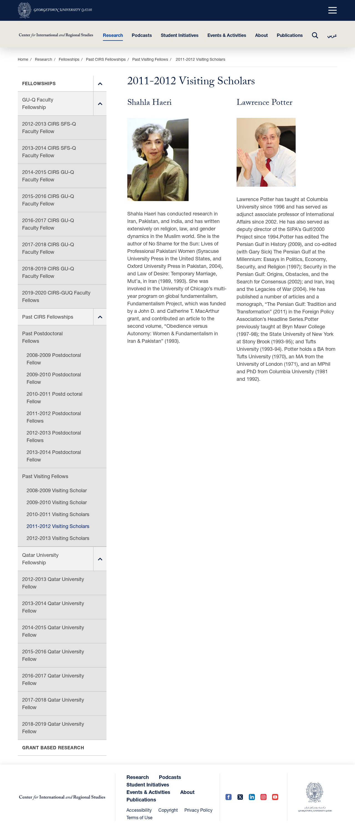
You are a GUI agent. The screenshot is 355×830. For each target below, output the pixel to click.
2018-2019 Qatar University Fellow (53, 727)
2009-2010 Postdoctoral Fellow (54, 378)
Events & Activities (226, 35)
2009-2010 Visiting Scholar (57, 502)
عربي (332, 35)
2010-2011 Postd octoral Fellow (54, 397)
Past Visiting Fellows (150, 59)
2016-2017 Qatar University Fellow (53, 679)
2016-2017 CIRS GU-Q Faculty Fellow (48, 224)
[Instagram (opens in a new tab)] (263, 797)
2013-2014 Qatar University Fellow (53, 607)
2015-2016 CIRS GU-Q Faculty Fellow (48, 200)
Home (23, 59)
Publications (290, 35)
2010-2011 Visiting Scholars (58, 514)
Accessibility (139, 810)
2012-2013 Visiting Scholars (58, 538)
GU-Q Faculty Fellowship (37, 103)
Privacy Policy (198, 810)
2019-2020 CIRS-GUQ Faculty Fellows (56, 296)
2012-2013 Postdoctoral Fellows (54, 436)
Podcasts (142, 35)
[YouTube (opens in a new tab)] (275, 797)
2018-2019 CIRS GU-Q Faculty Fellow (48, 272)
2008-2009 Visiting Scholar (57, 490)
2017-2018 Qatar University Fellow (53, 703)
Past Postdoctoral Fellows (42, 337)
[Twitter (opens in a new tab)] (240, 797)
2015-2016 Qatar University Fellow (53, 655)
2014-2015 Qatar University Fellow (53, 631)
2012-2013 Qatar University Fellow (53, 583)
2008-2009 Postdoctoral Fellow (54, 358)
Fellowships (69, 59)
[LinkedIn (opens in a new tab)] (252, 797)
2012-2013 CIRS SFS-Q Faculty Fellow (49, 127)
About (261, 35)
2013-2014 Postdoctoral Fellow (54, 456)
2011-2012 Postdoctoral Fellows (54, 417)
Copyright (168, 810)
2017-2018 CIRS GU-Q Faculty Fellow (48, 248)
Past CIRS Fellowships (106, 59)
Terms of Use (139, 817)
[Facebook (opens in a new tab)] (228, 797)
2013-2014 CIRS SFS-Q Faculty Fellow (49, 151)
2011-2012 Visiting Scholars (58, 526)
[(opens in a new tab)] (55, 10)
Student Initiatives (180, 35)
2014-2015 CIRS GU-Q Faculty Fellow (48, 175)
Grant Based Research (53, 747)
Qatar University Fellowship (40, 558)
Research (113, 35)
